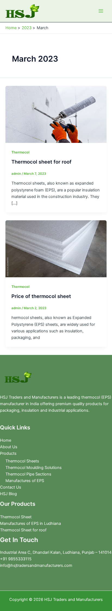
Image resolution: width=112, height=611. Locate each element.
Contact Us (10, 487)
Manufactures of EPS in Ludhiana (30, 523)
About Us (8, 446)
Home (5, 440)
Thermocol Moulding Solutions (33, 467)
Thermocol (20, 152)
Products (8, 453)
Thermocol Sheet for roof (23, 530)
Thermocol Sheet (16, 516)
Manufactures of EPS (24, 480)
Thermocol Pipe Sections (28, 474)
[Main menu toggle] (101, 11)
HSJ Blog (8, 493)
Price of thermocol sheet (41, 296)
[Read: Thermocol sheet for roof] (56, 114)
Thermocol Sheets (22, 461)
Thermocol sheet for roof (41, 162)
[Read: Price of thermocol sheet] (56, 248)
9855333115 (19, 558)
